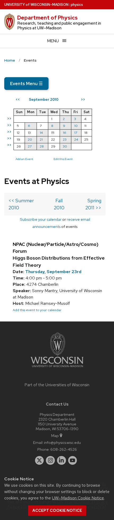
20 (30, 139)
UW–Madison (36, 4)
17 (75, 132)
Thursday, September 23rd (53, 271)
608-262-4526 (63, 449)
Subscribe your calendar (41, 219)
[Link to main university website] (57, 368)
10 (75, 125)
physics (77, 4)
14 (41, 132)
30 (65, 146)
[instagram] (50, 460)
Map (55, 435)
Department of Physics (47, 17)
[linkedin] (61, 460)
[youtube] (72, 460)
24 (76, 139)
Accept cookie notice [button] (57, 510)
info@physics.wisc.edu (62, 442)
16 (64, 132)
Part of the (57, 385)
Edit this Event (63, 159)
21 (41, 139)
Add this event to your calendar (37, 310)
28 (42, 146)
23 (64, 139)
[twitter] (39, 460)
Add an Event (24, 159)
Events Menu (26, 83)
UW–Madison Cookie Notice (78, 498)
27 (29, 146)
